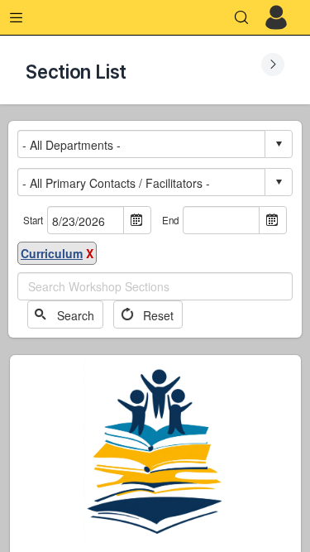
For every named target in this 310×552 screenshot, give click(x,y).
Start (33, 220)
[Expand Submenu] (272, 64)
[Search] (241, 17)
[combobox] (141, 144)
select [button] (278, 144)
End (170, 220)
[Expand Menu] (16, 17)
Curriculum (52, 253)
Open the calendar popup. (137, 220)
